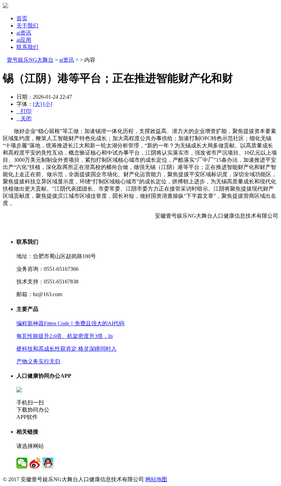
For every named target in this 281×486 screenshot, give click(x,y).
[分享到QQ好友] (47, 463)
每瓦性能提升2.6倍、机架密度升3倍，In (64, 336)
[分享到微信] (21, 463)
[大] (37, 104)
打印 (24, 111)
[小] (47, 104)
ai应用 (23, 40)
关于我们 (27, 25)
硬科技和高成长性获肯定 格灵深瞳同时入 (66, 349)
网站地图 (156, 479)
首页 (21, 18)
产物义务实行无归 (38, 361)
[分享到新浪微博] (34, 463)
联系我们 (27, 47)
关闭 (24, 118)
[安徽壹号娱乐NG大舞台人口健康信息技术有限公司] (5, 6)
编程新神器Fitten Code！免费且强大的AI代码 (70, 323)
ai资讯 (23, 33)
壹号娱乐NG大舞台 (30, 60)
